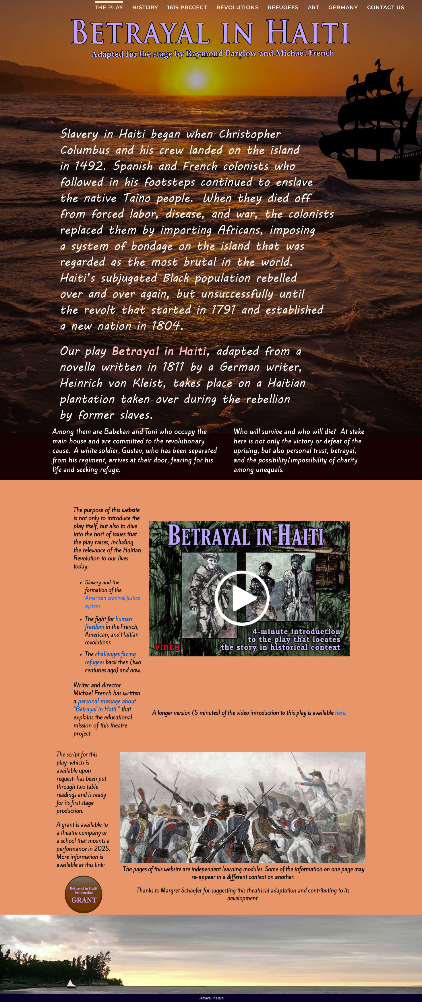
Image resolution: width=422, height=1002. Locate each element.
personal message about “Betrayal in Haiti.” (104, 705)
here (340, 713)
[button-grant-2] (83, 876)
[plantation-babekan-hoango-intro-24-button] (249, 523)
